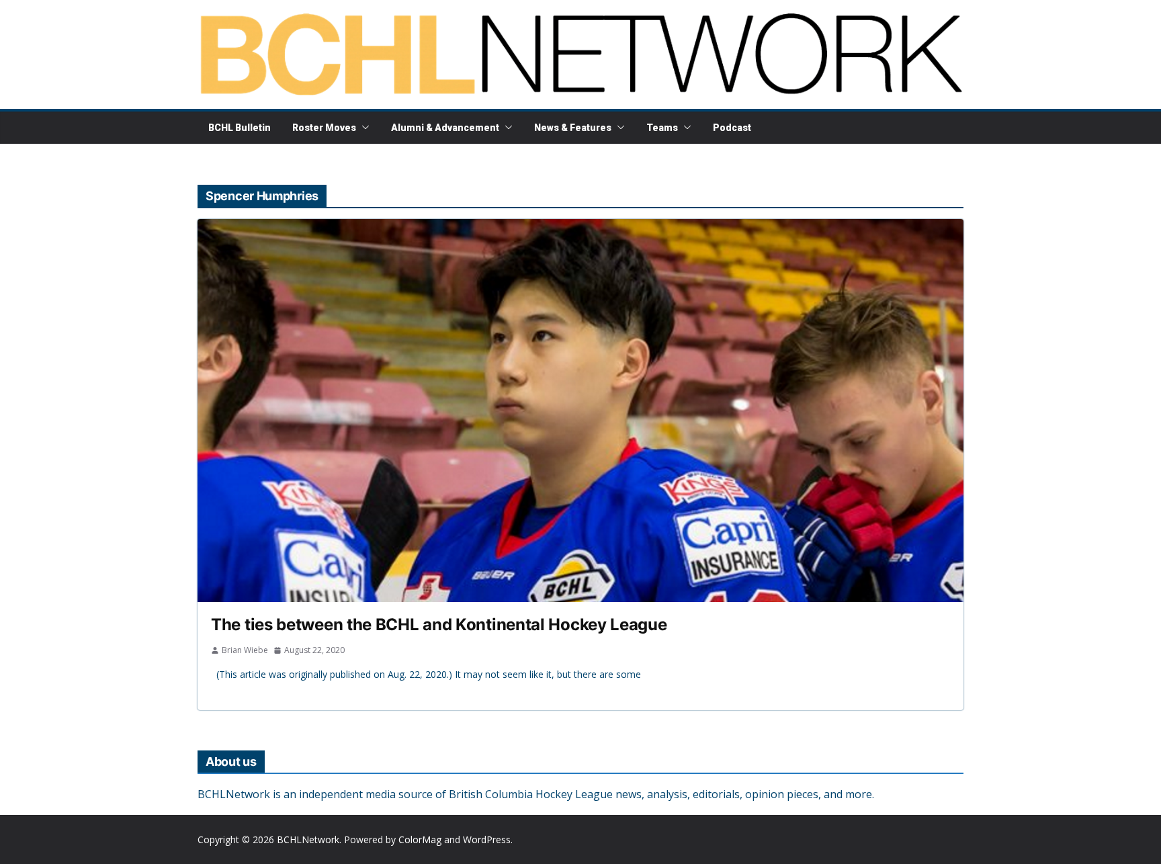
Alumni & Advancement (445, 127)
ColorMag (419, 839)
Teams (662, 127)
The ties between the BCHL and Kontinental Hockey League (439, 624)
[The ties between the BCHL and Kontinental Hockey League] (580, 410)
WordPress (487, 839)
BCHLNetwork (308, 839)
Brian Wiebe (245, 650)
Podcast (732, 127)
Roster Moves (324, 127)
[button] (363, 127)
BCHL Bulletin (239, 127)
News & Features (572, 127)
